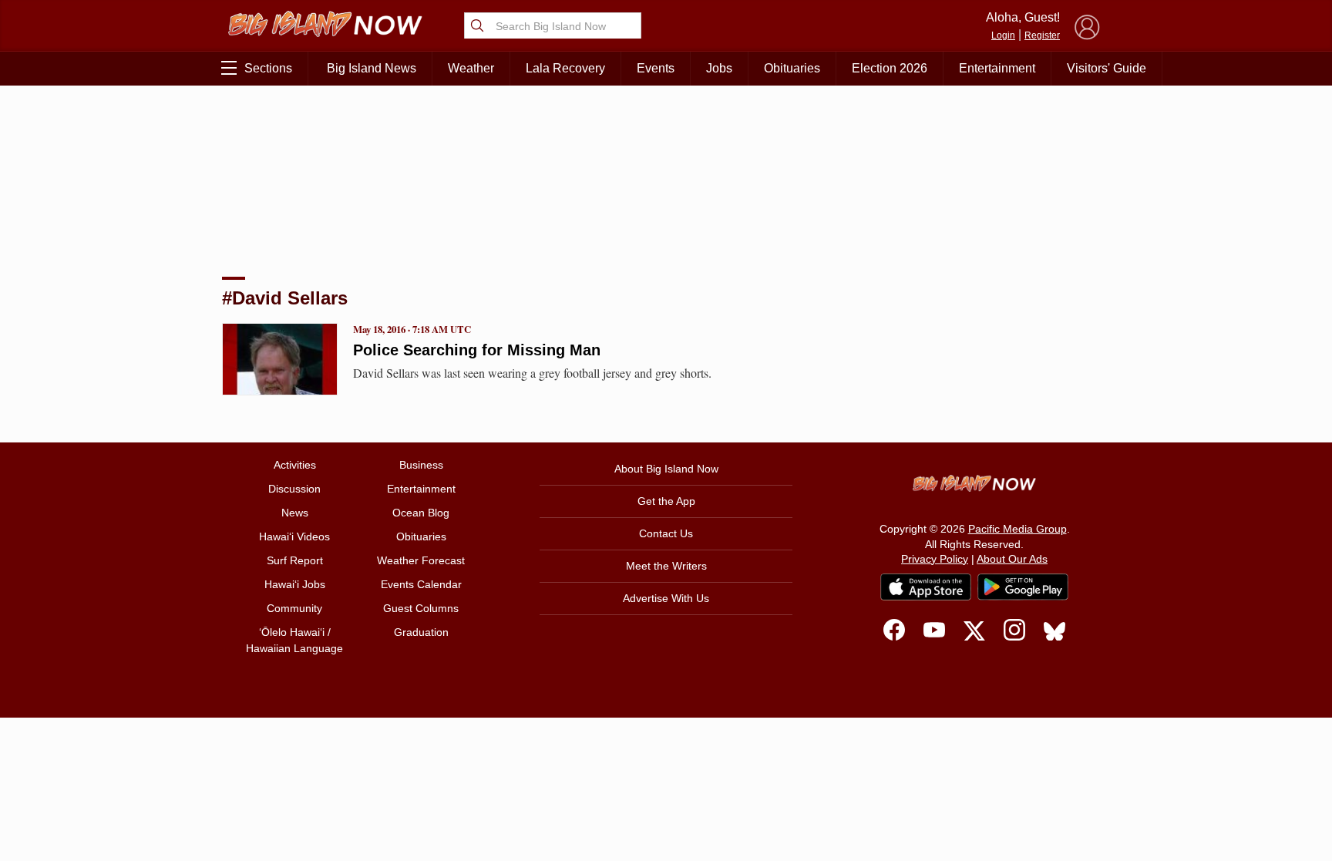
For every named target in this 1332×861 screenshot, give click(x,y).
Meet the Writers (666, 566)
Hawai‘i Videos (294, 536)
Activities (295, 465)
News (294, 512)
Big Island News (371, 68)
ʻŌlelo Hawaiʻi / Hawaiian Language (294, 640)
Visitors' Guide (1106, 68)
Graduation (421, 632)
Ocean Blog (420, 512)
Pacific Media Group (1017, 529)
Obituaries (792, 68)
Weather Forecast (421, 560)
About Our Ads (1012, 559)
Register (1042, 35)
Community (294, 608)
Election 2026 (889, 68)
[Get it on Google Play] (1022, 587)
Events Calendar (421, 584)
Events (655, 68)
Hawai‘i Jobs (294, 584)
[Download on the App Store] (925, 586)
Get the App (666, 501)
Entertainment (997, 68)
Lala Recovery (565, 68)
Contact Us (666, 533)
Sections (268, 68)
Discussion (294, 489)
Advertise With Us (666, 598)
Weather (471, 68)
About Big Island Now (666, 468)
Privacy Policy (934, 559)
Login (1003, 35)
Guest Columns (421, 608)
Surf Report (295, 560)
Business (421, 465)
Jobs (719, 68)
